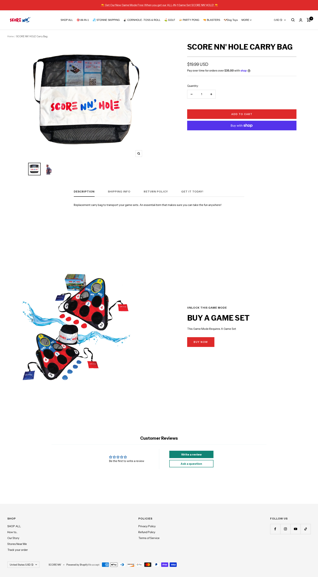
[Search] (293, 20)
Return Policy (156, 191)
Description (84, 191)
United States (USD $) (21, 564)
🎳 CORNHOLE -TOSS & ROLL (141, 19)
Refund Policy (146, 532)
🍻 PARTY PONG (189, 19)
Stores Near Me (17, 544)
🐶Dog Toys (231, 19)
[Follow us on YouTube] (295, 529)
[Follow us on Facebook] (275, 529)
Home (10, 36)
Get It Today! (192, 191)
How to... (12, 532)
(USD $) (278, 19)
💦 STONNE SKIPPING (106, 19)
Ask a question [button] (191, 463)
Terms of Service (149, 538)
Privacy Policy (147, 526)
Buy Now (201, 341)
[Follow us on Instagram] (285, 529)
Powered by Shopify (77, 564)
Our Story (13, 538)
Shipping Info (119, 191)
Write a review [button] (191, 454)
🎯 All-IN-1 (83, 19)
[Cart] (309, 20)
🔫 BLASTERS (211, 19)
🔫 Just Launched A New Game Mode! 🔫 (159, 5)
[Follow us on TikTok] (306, 529)
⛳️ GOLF (169, 19)
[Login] (300, 20)
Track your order (17, 550)
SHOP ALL (67, 19)
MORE (245, 19)
